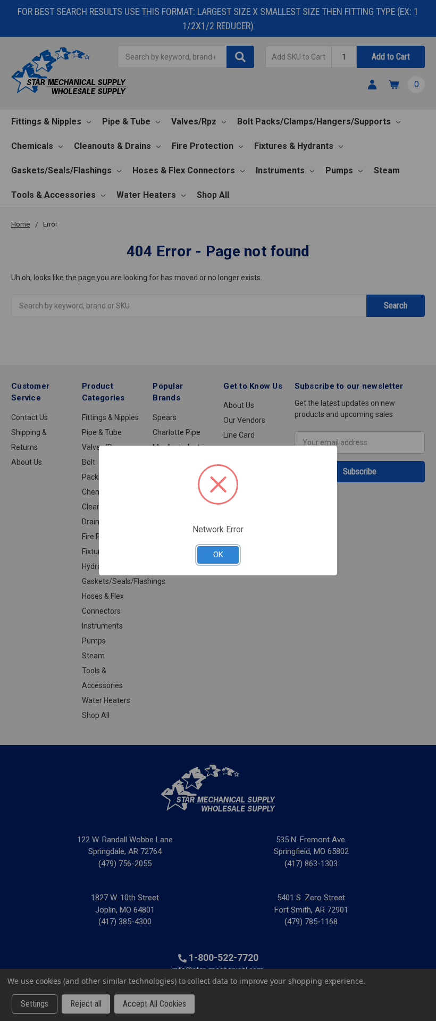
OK (218, 554)
